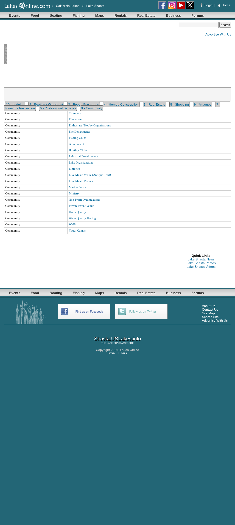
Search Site (210, 317)
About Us (208, 306)
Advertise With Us (218, 34)
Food (35, 15)
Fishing (79, 15)
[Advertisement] (90, 54)
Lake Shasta (95, 6)
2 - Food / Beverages (83, 104)
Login (208, 5)
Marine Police (77, 187)
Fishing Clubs (77, 137)
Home (226, 5)
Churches (75, 113)
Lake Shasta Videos (201, 266)
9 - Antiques (202, 104)
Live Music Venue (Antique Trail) (90, 175)
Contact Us (210, 309)
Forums (197, 15)
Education (75, 119)
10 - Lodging (15, 104)
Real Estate (146, 15)
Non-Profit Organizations (84, 199)
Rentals (121, 15)
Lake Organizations (81, 162)
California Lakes (67, 6)
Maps (99, 15)
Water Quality (77, 212)
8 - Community (91, 108)
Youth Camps (77, 230)
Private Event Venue (81, 206)
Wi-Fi (72, 224)
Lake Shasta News (201, 259)
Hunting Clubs (78, 150)
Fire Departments (79, 131)
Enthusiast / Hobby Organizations (90, 125)
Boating (56, 15)
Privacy (111, 353)
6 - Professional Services (58, 108)
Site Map (208, 313)
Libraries (74, 168)
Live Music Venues (81, 181)
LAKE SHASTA (115, 343)
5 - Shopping (179, 104)
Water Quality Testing (82, 218)
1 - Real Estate (154, 104)
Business (173, 15)
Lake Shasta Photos (201, 263)
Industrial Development (83, 156)
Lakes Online (129, 350)
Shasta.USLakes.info (117, 339)
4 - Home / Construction (121, 104)
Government (76, 144)
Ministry (74, 193)
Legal (124, 353)
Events (14, 15)
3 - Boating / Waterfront (46, 104)
